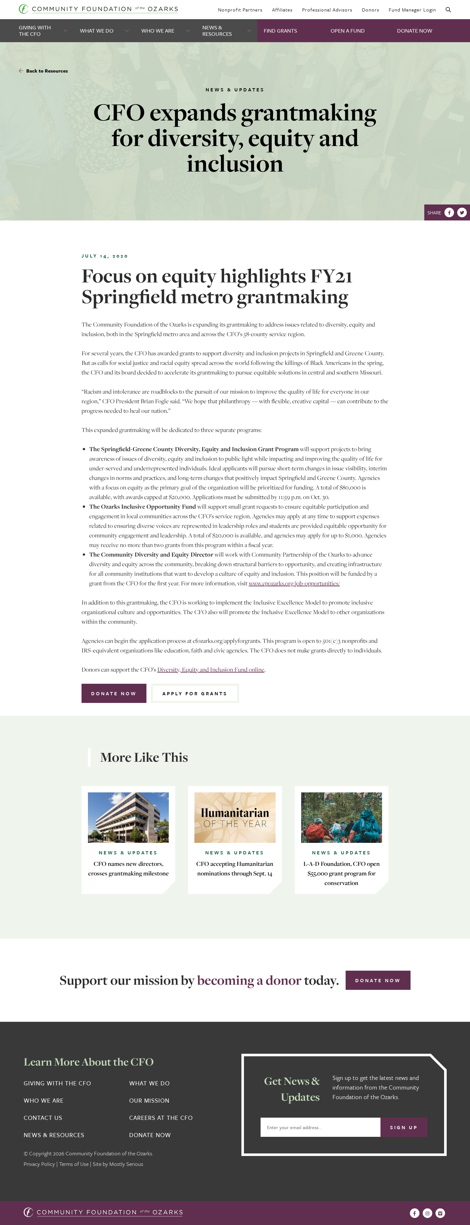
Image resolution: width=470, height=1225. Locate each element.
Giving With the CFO (35, 30)
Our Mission (149, 1100)
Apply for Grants (195, 693)
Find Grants (280, 31)
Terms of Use (74, 1164)
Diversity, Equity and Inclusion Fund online (210, 669)
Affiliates (282, 9)
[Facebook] (449, 212)
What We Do (97, 31)
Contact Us (43, 1117)
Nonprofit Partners (240, 9)
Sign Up (404, 1127)
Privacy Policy (39, 1164)
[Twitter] (462, 212)
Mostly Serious (126, 1164)
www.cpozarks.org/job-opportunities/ (294, 583)
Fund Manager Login (412, 9)
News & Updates (235, 89)
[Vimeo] (440, 1213)
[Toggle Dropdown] (66, 31)
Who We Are (157, 31)
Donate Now (414, 31)
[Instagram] (427, 1213)
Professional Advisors (327, 9)
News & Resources (217, 30)
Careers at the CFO (161, 1117)
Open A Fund (348, 31)
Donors (370, 9)
